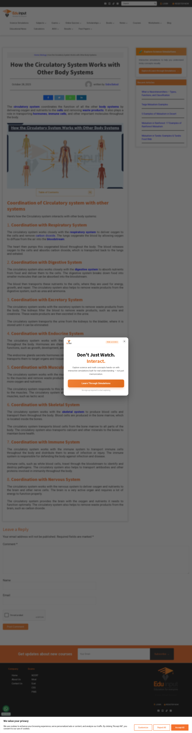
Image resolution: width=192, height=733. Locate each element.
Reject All (161, 727)
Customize (143, 727)
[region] (96, 725)
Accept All (179, 727)
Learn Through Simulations (96, 383)
